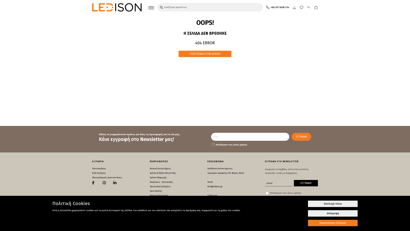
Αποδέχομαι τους (231, 144)
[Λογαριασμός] (294, 7)
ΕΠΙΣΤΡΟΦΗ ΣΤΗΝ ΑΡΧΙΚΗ (205, 53)
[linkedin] (114, 183)
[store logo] (117, 7)
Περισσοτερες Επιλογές (332, 222)
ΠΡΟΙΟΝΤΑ (151, 7)
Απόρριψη (333, 213)
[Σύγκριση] (309, 7)
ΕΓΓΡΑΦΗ (301, 136)
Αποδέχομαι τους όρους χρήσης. (286, 193)
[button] (161, 7)
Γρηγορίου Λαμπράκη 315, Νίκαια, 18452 (225, 173)
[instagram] (104, 183)
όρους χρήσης (240, 144)
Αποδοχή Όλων (333, 203)
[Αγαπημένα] (301, 7)
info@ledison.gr (215, 186)
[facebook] (93, 183)
